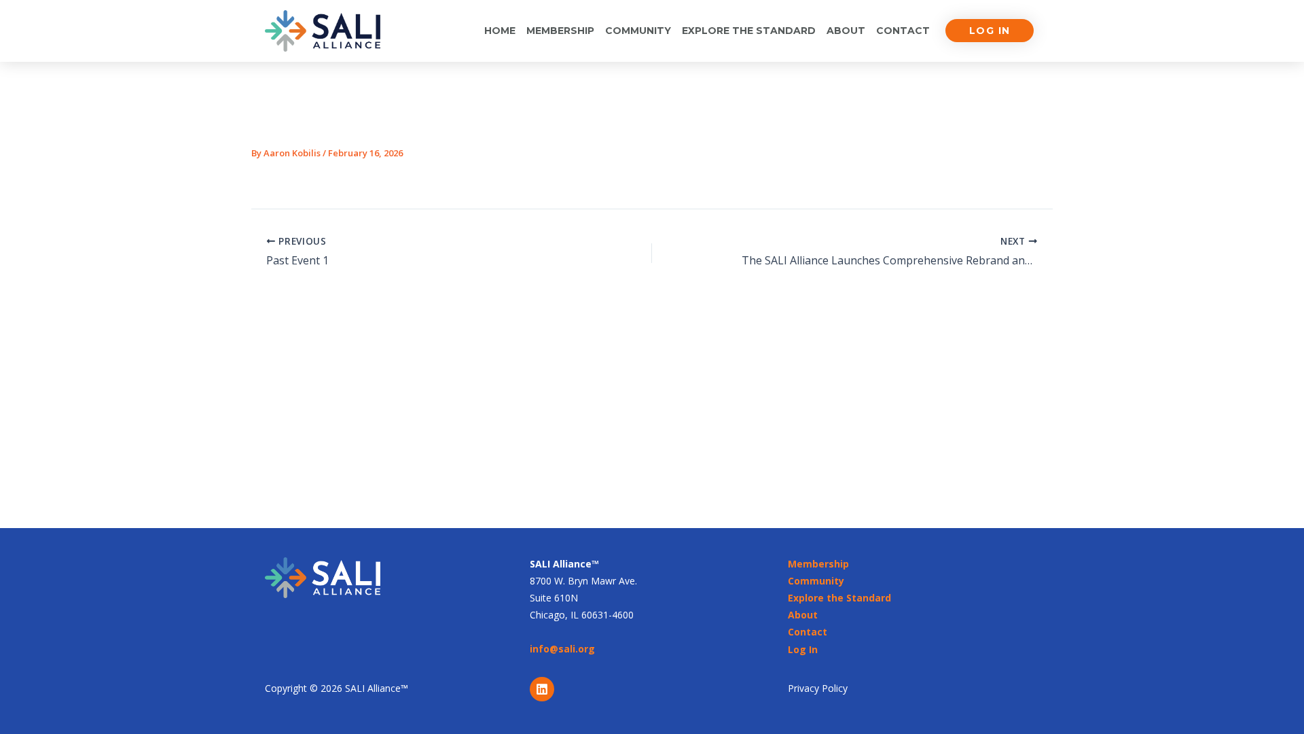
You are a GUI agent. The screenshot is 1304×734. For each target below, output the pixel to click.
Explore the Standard (749, 30)
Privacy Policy (818, 688)
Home (499, 30)
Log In (803, 649)
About (846, 30)
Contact (903, 30)
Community (638, 30)
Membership (560, 30)
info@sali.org (562, 648)
